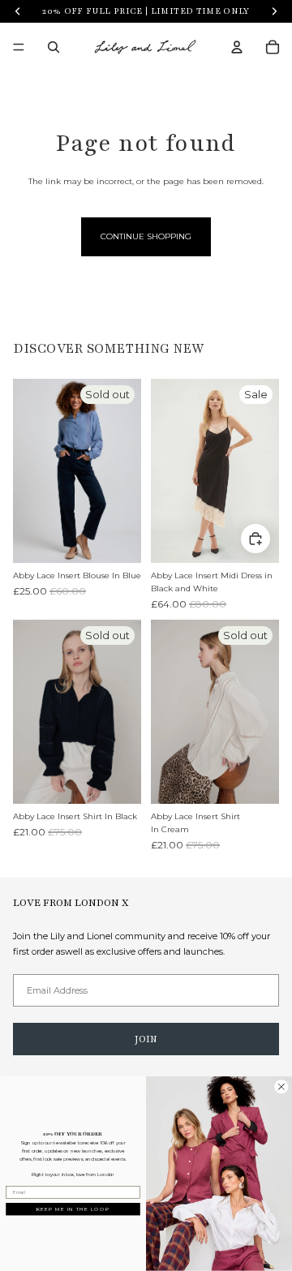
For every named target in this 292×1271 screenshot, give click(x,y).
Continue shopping (146, 236)
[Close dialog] (281, 1087)
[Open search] (53, 47)
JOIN (146, 1039)
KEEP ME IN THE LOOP (73, 1209)
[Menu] (18, 47)
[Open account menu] (237, 47)
